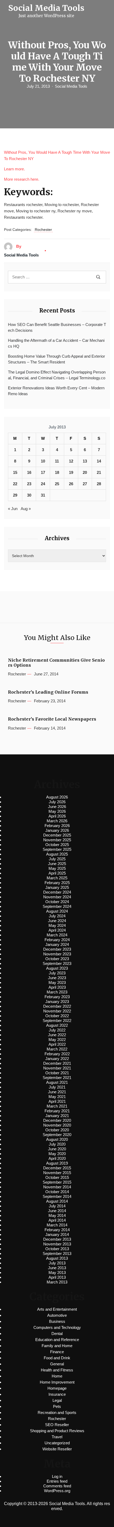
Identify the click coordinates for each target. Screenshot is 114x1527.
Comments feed (57, 1486)
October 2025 (57, 844)
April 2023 (57, 987)
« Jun (12, 508)
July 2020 (57, 1144)
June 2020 (57, 1149)
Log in (57, 1476)
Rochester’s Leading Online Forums (48, 692)
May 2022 (57, 1039)
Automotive (57, 1315)
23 (29, 484)
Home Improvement (57, 1382)
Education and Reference (57, 1339)
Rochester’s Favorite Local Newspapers (52, 719)
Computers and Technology (57, 1327)
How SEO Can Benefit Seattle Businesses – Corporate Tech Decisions (57, 327)
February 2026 (57, 825)
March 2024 (57, 935)
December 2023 (57, 949)
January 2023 (57, 1001)
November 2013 (57, 1244)
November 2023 (57, 954)
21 (99, 472)
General (57, 1364)
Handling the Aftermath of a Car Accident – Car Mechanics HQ (56, 343)
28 (99, 484)
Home (57, 1376)
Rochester (43, 229)
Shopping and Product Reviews (57, 1430)
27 (85, 484)
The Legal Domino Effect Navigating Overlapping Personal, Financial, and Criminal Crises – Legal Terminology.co (57, 375)
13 (85, 461)
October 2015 (57, 1177)
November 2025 (57, 840)
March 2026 (57, 821)
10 (43, 461)
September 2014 (57, 1196)
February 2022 (57, 1054)
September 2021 (57, 1077)
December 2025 (57, 835)
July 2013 (57, 1263)
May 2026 (57, 811)
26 (71, 484)
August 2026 (57, 797)
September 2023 (57, 963)
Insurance (57, 1394)
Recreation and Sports (57, 1412)
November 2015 (57, 1172)
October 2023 (57, 958)
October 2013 (57, 1248)
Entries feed (57, 1481)
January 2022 (57, 1058)
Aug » (26, 508)
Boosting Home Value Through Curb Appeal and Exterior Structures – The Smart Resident (56, 359)
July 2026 (57, 802)
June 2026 (57, 806)
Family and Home (57, 1345)
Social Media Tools (71, 86)
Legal (57, 1400)
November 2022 (57, 1011)
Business (57, 1321)
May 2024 (57, 925)
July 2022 (57, 1030)
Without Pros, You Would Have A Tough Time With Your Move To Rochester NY (57, 155)
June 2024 (57, 920)
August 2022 (57, 1025)
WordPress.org (57, 1490)
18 (57, 472)
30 (29, 495)
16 (29, 472)
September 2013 (57, 1253)
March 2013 (57, 1282)
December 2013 (57, 1239)
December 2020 (57, 1120)
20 (85, 472)
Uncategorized (57, 1443)
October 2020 (57, 1130)
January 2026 (57, 830)
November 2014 (57, 1187)
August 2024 (57, 911)
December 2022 (57, 1006)
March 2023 (57, 992)
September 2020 (57, 1134)
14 (99, 461)
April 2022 (57, 1044)
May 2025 (57, 868)
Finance (57, 1351)
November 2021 (57, 1068)
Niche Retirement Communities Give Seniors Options (56, 663)
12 (71, 461)
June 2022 (57, 1035)
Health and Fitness (57, 1370)
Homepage (57, 1388)
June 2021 (57, 1092)
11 (57, 461)
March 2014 (57, 1225)
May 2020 (57, 1153)
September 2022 (57, 1020)
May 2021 (57, 1096)
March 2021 (57, 1106)
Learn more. (14, 169)
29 (15, 495)
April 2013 (57, 1277)
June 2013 (57, 1268)
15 (15, 472)
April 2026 (57, 816)
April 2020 (57, 1158)
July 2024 (57, 916)
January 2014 (57, 1234)
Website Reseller (57, 1449)
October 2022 (57, 1016)
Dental (57, 1333)
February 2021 (57, 1111)
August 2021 (57, 1082)
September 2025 (57, 849)
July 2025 (57, 859)
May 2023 (57, 982)
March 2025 (57, 878)
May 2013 (57, 1272)
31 (43, 495)
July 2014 (57, 1206)
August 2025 (57, 854)
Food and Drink (57, 1358)
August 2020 (57, 1139)
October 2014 (57, 1191)
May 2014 (57, 1215)
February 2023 (57, 996)
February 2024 (57, 939)
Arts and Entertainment (57, 1309)
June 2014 (57, 1210)
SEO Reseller (57, 1424)
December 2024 (57, 892)
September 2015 (57, 1182)
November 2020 (57, 1125)
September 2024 (57, 906)
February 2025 (57, 882)
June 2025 (57, 863)
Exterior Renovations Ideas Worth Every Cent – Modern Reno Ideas (56, 391)
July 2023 (57, 973)
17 (43, 472)
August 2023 (57, 968)
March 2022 (57, 1049)
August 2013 (57, 1258)
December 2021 (57, 1063)
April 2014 (57, 1220)
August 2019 (57, 1163)
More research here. (21, 179)
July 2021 (57, 1087)
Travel (57, 1437)
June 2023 (57, 977)
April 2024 (57, 930)
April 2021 (57, 1101)
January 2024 (57, 944)
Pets (57, 1406)
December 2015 (57, 1168)
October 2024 (57, 901)
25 (57, 484)
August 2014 (57, 1201)
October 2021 (57, 1073)
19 (71, 472)
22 (15, 484)
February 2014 (57, 1229)
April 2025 (57, 873)
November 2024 (57, 897)
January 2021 (57, 1115)
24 (43, 484)
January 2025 (57, 887)
